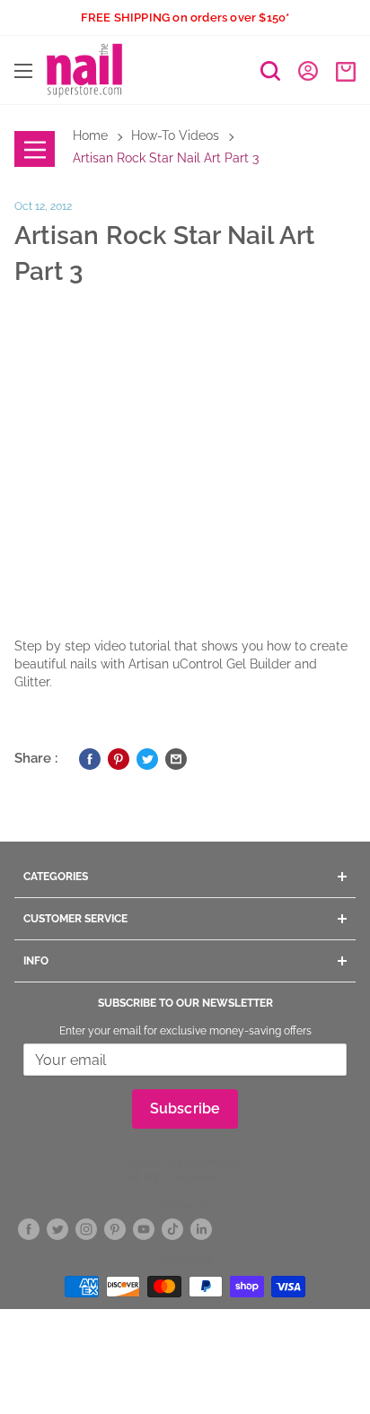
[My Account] (308, 70)
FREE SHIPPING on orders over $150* (185, 17)
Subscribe (185, 1108)
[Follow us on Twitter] (57, 1229)
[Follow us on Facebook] (29, 1229)
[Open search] (270, 71)
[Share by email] (176, 758)
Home (90, 135)
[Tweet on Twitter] (147, 758)
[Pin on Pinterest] (118, 758)
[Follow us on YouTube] (143, 1229)
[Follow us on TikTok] (172, 1229)
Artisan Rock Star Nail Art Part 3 (166, 158)
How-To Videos (175, 135)
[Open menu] (23, 71)
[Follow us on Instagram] (86, 1229)
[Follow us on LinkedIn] (201, 1229)
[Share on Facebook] (90, 758)
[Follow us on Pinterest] (115, 1229)
